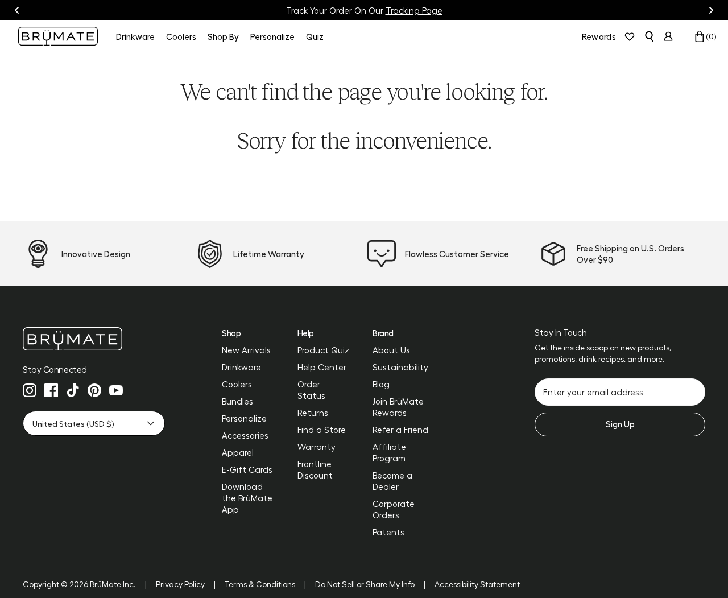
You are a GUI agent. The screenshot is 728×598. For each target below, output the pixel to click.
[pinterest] (94, 390)
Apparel (238, 452)
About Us (391, 350)
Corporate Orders (394, 509)
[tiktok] (73, 390)
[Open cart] (699, 36)
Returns (312, 412)
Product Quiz (323, 350)
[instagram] (29, 390)
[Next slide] (711, 10)
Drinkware (241, 367)
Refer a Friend (400, 429)
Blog (381, 384)
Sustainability (400, 367)
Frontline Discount (315, 469)
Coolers (237, 384)
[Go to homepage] (58, 36)
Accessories (245, 435)
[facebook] (51, 390)
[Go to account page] (668, 36)
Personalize (244, 418)
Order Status (311, 390)
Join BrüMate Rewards (398, 407)
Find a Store (321, 429)
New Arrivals (246, 350)
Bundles (237, 401)
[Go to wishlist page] (629, 36)
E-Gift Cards (247, 469)
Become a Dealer (392, 481)
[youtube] (116, 390)
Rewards (599, 36)
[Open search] (649, 36)
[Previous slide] (17, 10)
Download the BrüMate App (247, 497)
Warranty (316, 447)
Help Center (321, 367)
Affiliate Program (389, 452)
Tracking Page (414, 10)
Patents (388, 532)
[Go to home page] (94, 338)
